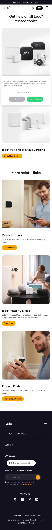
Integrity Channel (12, 520)
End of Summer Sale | (21, 2)
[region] (26, 90)
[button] (32, 8)
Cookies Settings (24, 92)
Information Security (29, 520)
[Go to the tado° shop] (39, 8)
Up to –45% (34, 2)
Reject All (17, 99)
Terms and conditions (21, 515)
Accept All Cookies (35, 99)
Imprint (41, 520)
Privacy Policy (36, 515)
